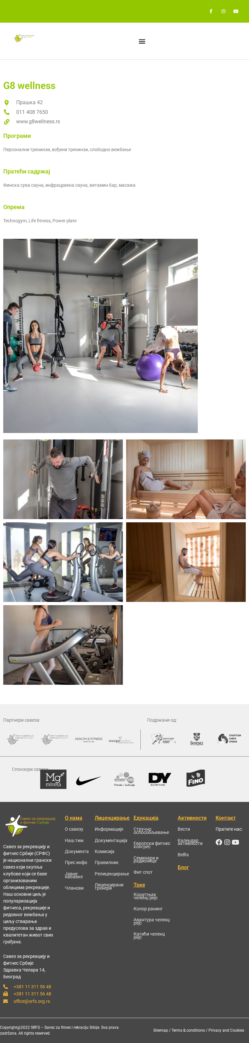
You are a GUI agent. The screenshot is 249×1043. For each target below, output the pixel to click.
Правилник (107, 862)
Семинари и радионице (146, 859)
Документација (111, 840)
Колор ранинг (148, 908)
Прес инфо (76, 862)
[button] (142, 41)
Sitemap (160, 1030)
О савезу (74, 829)
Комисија (104, 851)
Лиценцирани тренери (109, 886)
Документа (77, 851)
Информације (109, 829)
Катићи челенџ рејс (149, 935)
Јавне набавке (74, 875)
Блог (183, 867)
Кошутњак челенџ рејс (146, 896)
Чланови (74, 888)
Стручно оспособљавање (151, 831)
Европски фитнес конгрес (152, 845)
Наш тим (74, 840)
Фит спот (143, 872)
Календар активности (190, 842)
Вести (184, 829)
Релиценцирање (112, 873)
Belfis (183, 854)
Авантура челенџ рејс (152, 921)
